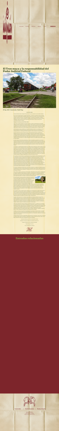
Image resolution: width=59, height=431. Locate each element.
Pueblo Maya (20, 110)
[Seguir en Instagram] (54, 26)
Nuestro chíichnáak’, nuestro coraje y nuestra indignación (24, 277)
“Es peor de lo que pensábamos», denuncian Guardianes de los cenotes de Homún (29, 383)
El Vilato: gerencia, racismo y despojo (17, 284)
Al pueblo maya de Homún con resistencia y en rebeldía (23, 342)
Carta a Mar (8, 334)
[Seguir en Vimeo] (53, 26)
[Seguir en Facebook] (51, 26)
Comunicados (13, 110)
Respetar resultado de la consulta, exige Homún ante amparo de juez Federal (27, 325)
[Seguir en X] (52, 26)
